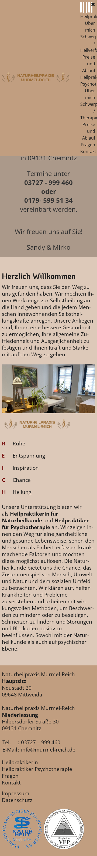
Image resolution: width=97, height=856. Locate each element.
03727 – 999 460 (40, 742)
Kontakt (88, 151)
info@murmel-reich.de (48, 749)
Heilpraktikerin (20, 762)
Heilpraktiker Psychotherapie (37, 769)
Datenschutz (17, 800)
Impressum (15, 793)
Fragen (88, 145)
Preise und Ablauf (88, 63)
